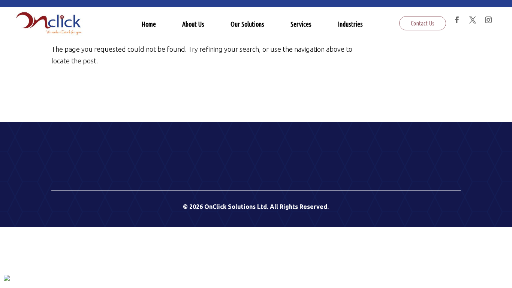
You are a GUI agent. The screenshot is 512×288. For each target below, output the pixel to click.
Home (148, 24)
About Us (193, 24)
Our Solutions (247, 24)
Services (300, 24)
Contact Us (422, 23)
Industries (350, 24)
